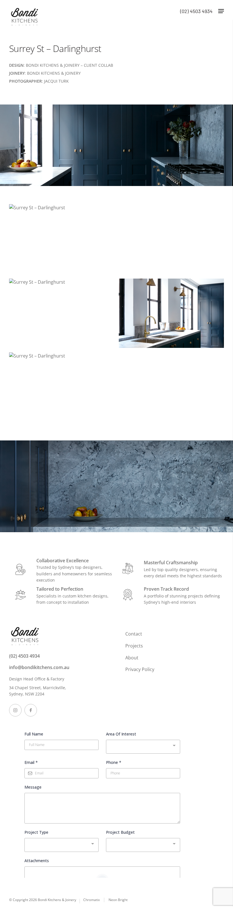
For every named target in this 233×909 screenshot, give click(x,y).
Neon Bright (118, 899)
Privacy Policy (139, 669)
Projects (134, 646)
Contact (133, 634)
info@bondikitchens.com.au (39, 667)
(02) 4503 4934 (24, 656)
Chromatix (91, 899)
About (131, 658)
